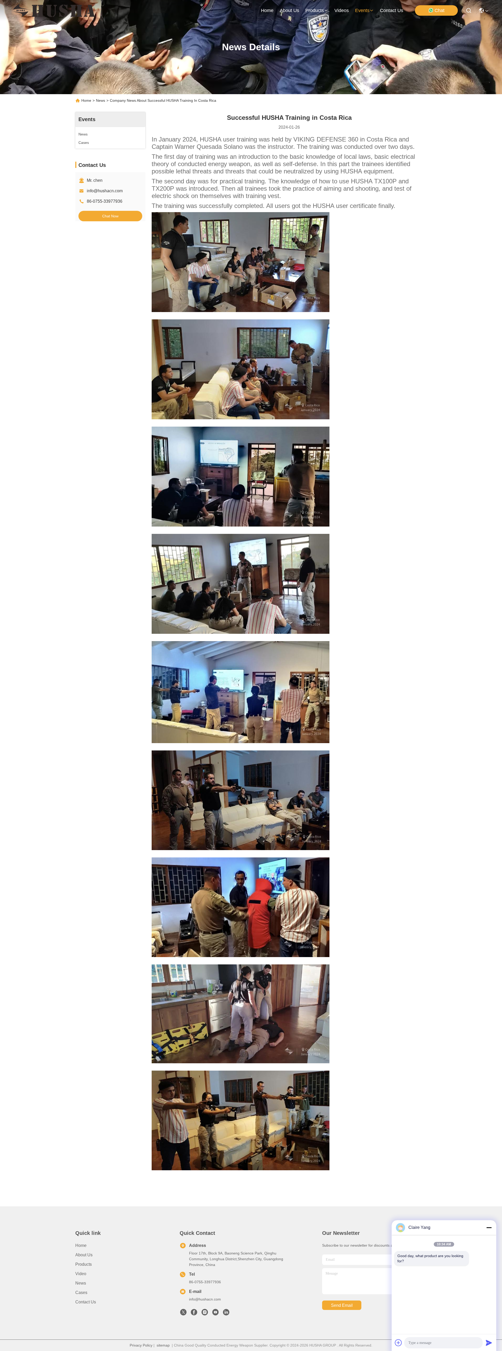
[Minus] (489, 1227)
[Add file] (398, 1342)
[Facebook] (194, 1314)
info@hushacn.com (105, 191)
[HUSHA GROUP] (54, 10)
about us (289, 10)
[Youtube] (215, 1314)
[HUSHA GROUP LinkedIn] (226, 1314)
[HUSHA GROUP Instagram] (204, 1314)
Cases (81, 1292)
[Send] (489, 1342)
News (100, 100)
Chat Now (110, 216)
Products (83, 1264)
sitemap (163, 1345)
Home (267, 10)
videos (341, 10)
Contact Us (85, 1302)
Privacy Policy (141, 1345)
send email (342, 1305)
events (362, 10)
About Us (84, 1255)
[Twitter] (183, 1314)
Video (80, 1273)
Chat (439, 10)
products (314, 10)
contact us (391, 10)
